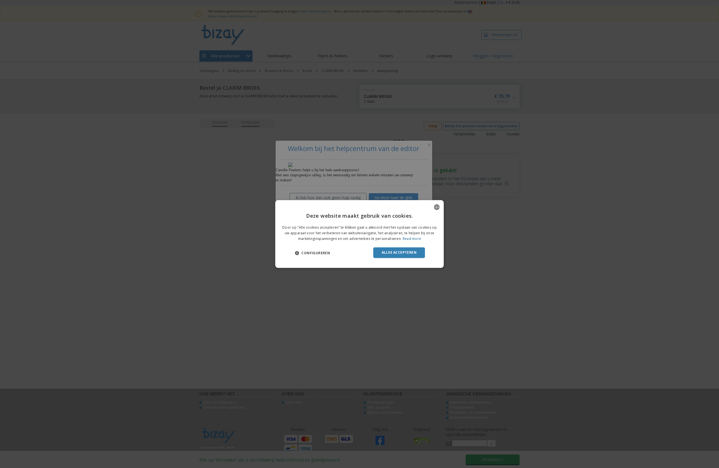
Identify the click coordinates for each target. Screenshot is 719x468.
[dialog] (359, 234)
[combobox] (437, 207)
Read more (412, 238)
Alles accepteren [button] (399, 252)
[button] (312, 253)
